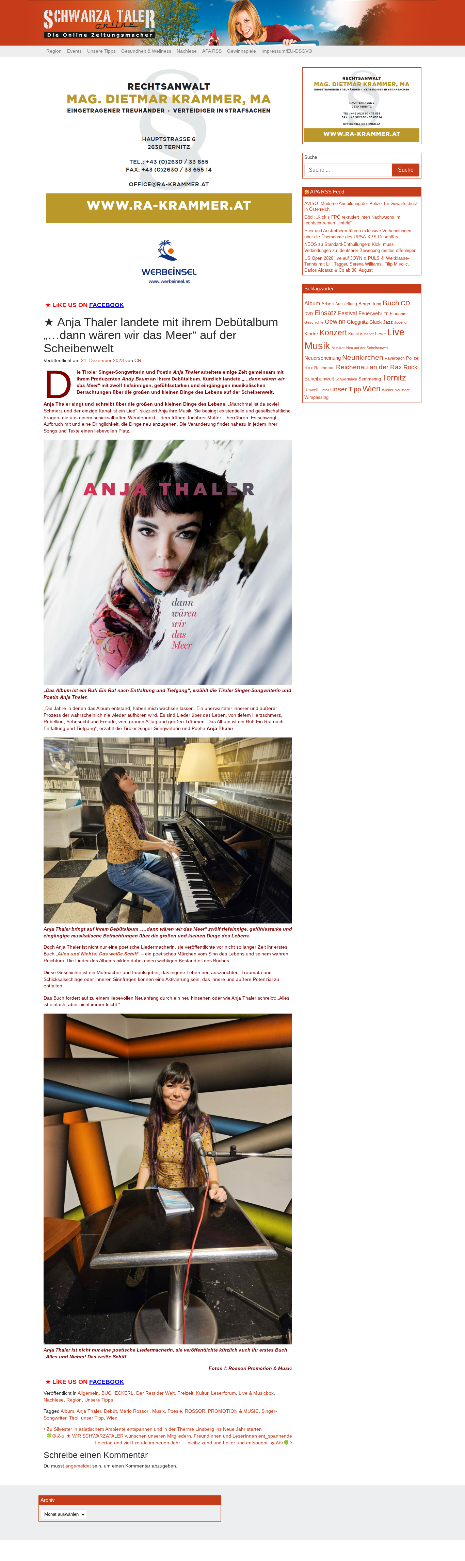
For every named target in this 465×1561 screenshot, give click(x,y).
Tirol (73, 1418)
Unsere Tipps (101, 51)
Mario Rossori (134, 1411)
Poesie (174, 1411)
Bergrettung (369, 303)
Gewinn (335, 321)
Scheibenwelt (319, 378)
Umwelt (311, 390)
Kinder (311, 333)
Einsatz (326, 313)
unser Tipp (92, 1418)
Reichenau (324, 368)
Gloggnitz (357, 322)
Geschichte (313, 322)
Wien (112, 1418)
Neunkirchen (362, 357)
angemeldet (78, 1466)
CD (405, 303)
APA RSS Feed (327, 191)
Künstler (367, 334)
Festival (347, 313)
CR (137, 360)
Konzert (333, 332)
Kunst (353, 334)
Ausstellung (346, 304)
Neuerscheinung (322, 358)
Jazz (388, 322)
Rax (308, 367)
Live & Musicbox (256, 1393)
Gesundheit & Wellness (146, 51)
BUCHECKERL (117, 1393)
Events (74, 51)
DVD (308, 313)
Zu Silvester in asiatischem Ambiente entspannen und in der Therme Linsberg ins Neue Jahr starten (153, 1429)
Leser (380, 334)
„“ (98, 953)
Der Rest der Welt (155, 1393)
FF (386, 314)
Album (67, 1411)
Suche (310, 157)
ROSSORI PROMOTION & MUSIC (222, 1411)
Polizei (412, 358)
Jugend (400, 322)
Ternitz (394, 377)
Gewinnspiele (241, 51)
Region (54, 51)
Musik (158, 1411)
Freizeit (185, 1393)
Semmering (369, 378)
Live (395, 332)
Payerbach (395, 358)
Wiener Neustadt (396, 390)
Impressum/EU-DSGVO (286, 51)
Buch (391, 303)
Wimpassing (316, 397)
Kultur (202, 1393)
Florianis (398, 313)
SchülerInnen (346, 379)
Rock (410, 367)
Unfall (324, 390)
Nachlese (187, 51)
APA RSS (212, 51)
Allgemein (88, 1393)
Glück (375, 322)
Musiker (338, 348)
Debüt (110, 1411)
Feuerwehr (370, 313)
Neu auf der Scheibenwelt (367, 348)
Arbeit (327, 303)
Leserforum (223, 1393)
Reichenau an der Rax (369, 367)
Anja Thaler (89, 1411)
